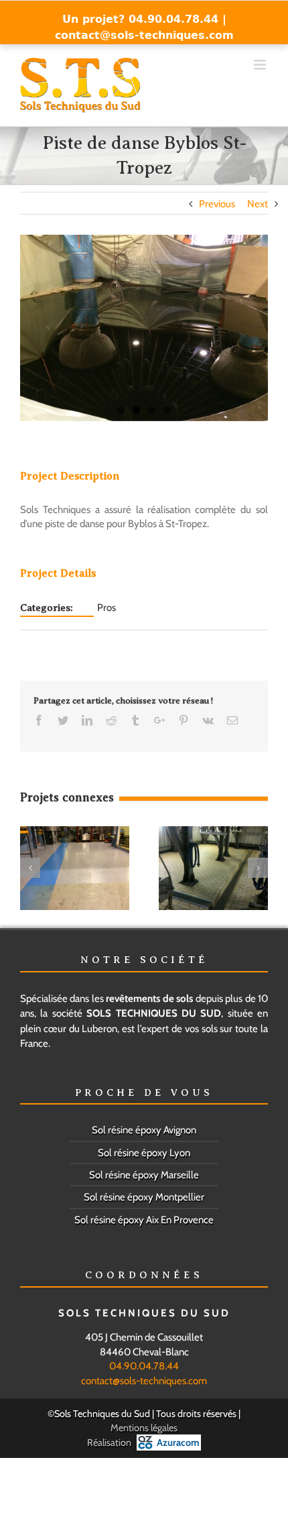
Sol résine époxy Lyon (144, 1153)
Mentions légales (144, 1428)
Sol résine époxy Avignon (144, 1130)
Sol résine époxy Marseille (144, 1175)
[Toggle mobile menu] (261, 65)
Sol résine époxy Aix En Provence (144, 1220)
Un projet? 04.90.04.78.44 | (144, 19)
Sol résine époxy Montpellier (144, 1197)
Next (257, 204)
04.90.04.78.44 (144, 1366)
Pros (106, 608)
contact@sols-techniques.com (144, 35)
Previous (217, 204)
